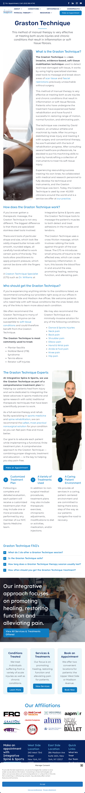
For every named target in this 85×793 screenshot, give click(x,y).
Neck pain (54, 331)
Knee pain (54, 352)
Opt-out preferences (35, 790)
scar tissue (51, 78)
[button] (82, 765)
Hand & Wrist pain (58, 345)
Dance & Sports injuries (61, 327)
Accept (42, 784)
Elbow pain (54, 341)
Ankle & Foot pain (58, 349)
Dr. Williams (25, 277)
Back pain (54, 334)
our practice (64, 198)
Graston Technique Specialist (21, 273)
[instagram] (77, 3)
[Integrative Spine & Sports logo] (7, 10)
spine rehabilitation (19, 419)
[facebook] (69, 3)
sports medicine (36, 415)
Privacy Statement (49, 790)
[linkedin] (73, 3)
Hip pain (53, 356)
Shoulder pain (56, 338)
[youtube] (81, 3)
